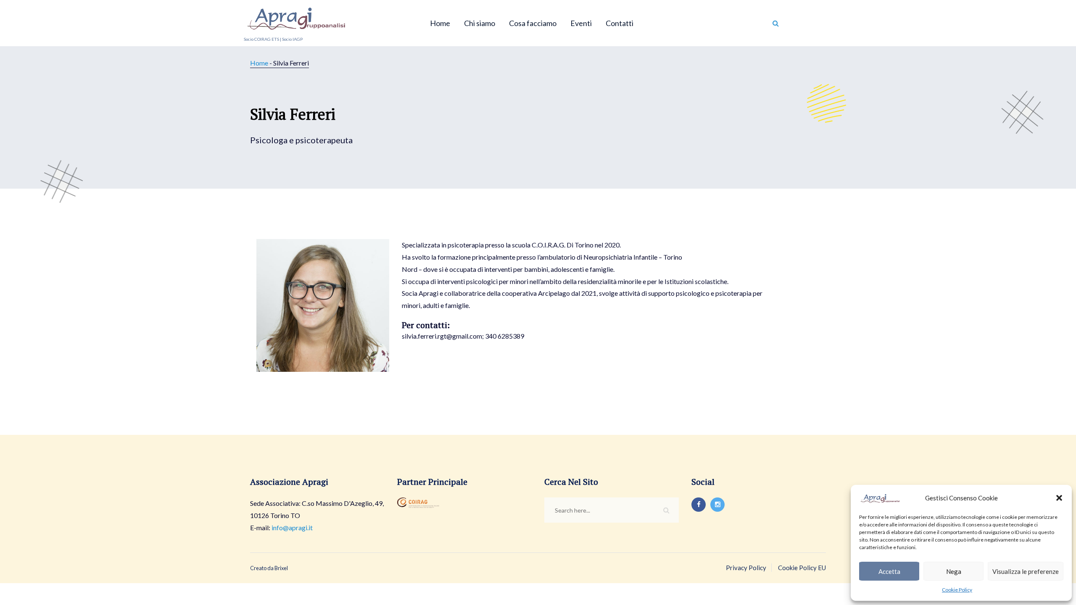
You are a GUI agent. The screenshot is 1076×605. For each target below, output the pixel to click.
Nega (953, 571)
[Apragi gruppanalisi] (296, 17)
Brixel (281, 568)
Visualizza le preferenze (1025, 571)
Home (440, 23)
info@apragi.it (292, 527)
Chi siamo (479, 23)
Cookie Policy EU (802, 567)
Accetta (889, 571)
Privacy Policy (746, 567)
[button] (1059, 498)
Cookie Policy (957, 590)
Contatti (619, 23)
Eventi (581, 23)
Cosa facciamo (532, 23)
